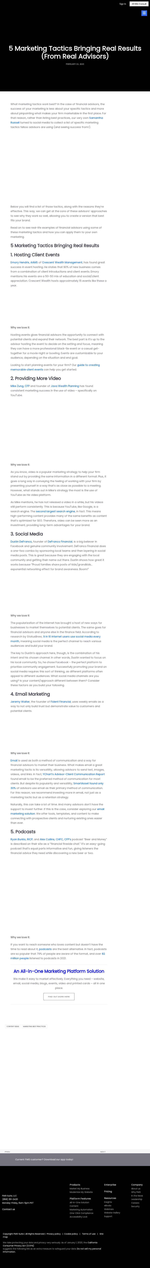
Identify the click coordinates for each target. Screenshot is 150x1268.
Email (14, 760)
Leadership (136, 1199)
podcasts (45, 949)
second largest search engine (55, 511)
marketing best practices (34, 1026)
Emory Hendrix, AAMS (24, 262)
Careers (135, 1202)
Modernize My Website (81, 1192)
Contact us (8, 1209)
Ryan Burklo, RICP (22, 839)
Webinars (109, 1209)
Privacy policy (54, 1233)
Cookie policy (71, 1233)
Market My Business (80, 1188)
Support (108, 1216)
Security (135, 1206)
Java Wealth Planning (65, 386)
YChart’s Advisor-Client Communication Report (74, 774)
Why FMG (136, 1192)
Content (74, 1206)
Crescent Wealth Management (62, 262)
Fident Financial (61, 701)
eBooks (107, 1205)
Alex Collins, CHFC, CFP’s (55, 839)
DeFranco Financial (60, 541)
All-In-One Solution (79, 1202)
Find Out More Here (59, 997)
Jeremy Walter (20, 701)
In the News (137, 1195)
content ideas (13, 1026)
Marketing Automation (81, 1209)
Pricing (108, 1191)
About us (135, 1188)
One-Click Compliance (81, 1213)
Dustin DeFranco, (21, 541)
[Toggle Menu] (144, 13)
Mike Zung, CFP (20, 386)
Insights (108, 1202)
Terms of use (89, 1233)
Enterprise (110, 1184)
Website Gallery (112, 1212)
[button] (75, 1089)
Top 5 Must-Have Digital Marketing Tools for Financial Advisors (46, 1142)
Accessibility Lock (78, 1216)
